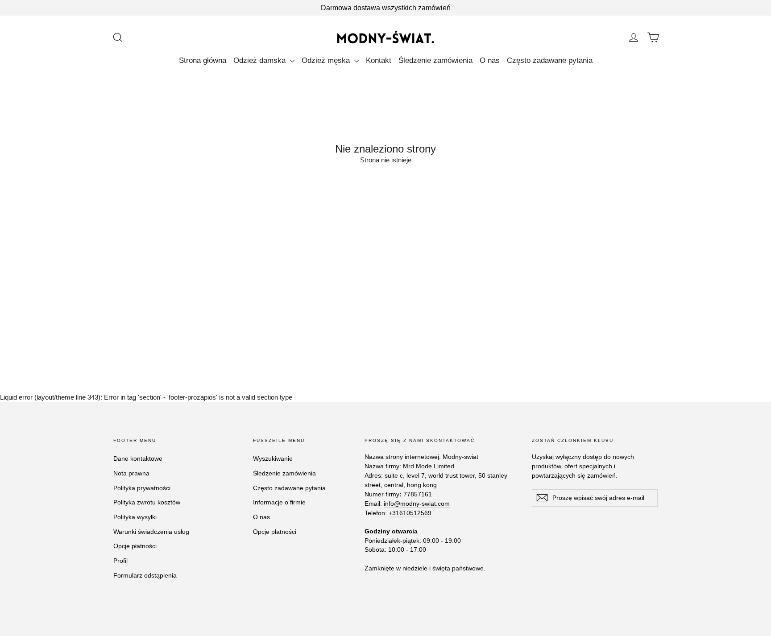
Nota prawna (131, 473)
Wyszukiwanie (273, 458)
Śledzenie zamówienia (435, 60)
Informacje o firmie (279, 502)
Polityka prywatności (141, 487)
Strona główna (202, 60)
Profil (120, 560)
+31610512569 (410, 512)
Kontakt (378, 60)
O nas (490, 60)
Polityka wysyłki (135, 516)
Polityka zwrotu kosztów (146, 502)
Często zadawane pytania (550, 60)
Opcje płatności (135, 545)
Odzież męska (327, 60)
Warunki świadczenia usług (151, 531)
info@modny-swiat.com (417, 503)
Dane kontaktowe (137, 458)
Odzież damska (260, 60)
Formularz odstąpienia (145, 575)
